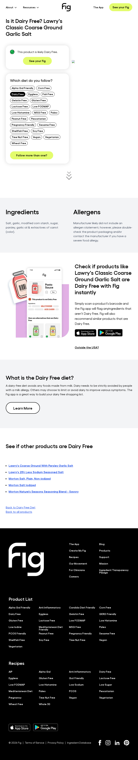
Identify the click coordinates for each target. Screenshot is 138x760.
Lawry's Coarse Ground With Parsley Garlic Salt (41, 465)
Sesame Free (47, 124)
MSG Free (40, 112)
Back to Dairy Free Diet (20, 507)
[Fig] (66, 7)
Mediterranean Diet (21, 691)
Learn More (22, 408)
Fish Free (47, 94)
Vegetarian (52, 136)
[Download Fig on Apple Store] (19, 727)
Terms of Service (34, 742)
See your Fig (120, 7)
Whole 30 (44, 704)
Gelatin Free (19, 100)
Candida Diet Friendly (82, 607)
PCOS (72, 691)
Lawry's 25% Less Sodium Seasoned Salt (36, 472)
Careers (74, 576)
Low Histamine (20, 112)
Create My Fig (77, 550)
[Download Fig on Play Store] (45, 727)
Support (104, 557)
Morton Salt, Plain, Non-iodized (30, 478)
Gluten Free (38, 100)
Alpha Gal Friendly (22, 87)
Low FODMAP (41, 106)
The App (98, 7)
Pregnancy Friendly (23, 124)
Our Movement (78, 563)
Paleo (54, 112)
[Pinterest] (126, 742)
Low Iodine (15, 627)
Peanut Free (19, 118)
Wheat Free (19, 143)
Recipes (74, 557)
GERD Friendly (107, 614)
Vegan (36, 136)
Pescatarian (38, 118)
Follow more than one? (31, 155)
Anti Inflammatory (50, 607)
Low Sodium (76, 684)
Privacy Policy (56, 742)
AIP (10, 671)
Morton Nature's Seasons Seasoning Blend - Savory (44, 491)
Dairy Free (18, 94)
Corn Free (44, 87)
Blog (102, 544)
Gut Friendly (76, 678)
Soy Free (38, 130)
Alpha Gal (44, 671)
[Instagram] (108, 742)
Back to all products (19, 511)
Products (104, 550)
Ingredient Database (79, 742)
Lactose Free (20, 106)
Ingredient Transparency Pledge (113, 571)
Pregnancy (15, 697)
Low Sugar (105, 684)
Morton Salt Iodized (22, 485)
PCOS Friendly (17, 633)
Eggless (33, 94)
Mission (103, 563)
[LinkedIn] (117, 743)
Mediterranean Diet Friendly (51, 628)
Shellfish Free (20, 130)
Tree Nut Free (20, 136)
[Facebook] (99, 742)
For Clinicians (77, 570)
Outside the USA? (87, 347)
